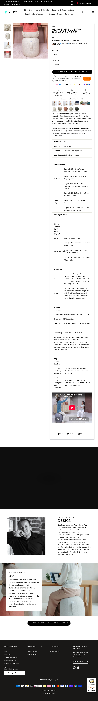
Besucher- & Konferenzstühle (63, 10)
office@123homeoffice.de (12, 4)
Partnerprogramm (32, 651)
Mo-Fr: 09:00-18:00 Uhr (31, 1)
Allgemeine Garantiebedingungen (11, 668)
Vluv (54, 26)
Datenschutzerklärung (11, 657)
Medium (57, 65)
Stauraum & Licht (55, 14)
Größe (56, 60)
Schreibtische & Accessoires (35, 14)
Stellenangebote (32, 654)
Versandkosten (55, 651)
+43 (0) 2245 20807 (47, 1)
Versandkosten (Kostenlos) (70, 40)
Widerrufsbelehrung (10, 660)
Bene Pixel (69, 14)
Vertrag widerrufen (14, 673)
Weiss (56, 55)
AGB (5, 651)
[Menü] (95, 679)
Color (55, 51)
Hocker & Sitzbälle (42, 10)
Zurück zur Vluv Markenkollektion (50, 623)
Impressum (7, 654)
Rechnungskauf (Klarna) (11, 663)
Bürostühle (28, 10)
